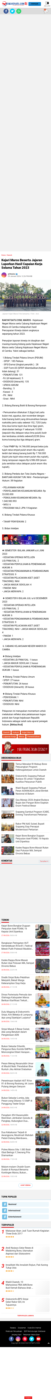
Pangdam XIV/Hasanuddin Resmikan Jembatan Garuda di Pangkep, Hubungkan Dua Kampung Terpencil (16, 1118)
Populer (34, 4)
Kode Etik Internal (34, 1328)
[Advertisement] (25, 132)
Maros (21, 736)
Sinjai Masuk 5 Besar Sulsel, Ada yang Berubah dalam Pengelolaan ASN (15, 1032)
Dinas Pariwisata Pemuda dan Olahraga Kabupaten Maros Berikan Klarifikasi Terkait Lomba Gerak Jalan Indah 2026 (17, 997)
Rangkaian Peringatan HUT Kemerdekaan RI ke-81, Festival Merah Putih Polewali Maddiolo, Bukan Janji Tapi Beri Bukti (17, 946)
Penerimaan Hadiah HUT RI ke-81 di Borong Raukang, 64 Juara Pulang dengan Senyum (17, 1083)
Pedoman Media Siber (31, 1335)
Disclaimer (22, 1328)
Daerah (9, 255)
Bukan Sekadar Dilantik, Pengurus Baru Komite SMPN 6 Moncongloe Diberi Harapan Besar (17, 1049)
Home (3, 255)
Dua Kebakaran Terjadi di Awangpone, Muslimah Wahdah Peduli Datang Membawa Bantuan (17, 1135)
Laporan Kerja (9, 736)
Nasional (12, 1204)
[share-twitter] (12, 11)
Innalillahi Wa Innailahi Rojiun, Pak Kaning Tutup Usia (27, 1266)
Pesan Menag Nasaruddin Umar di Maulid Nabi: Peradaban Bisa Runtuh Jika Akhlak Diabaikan (17, 1066)
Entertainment (14, 1217)
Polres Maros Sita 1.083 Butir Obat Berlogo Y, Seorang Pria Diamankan (16, 1152)
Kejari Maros (27, 732)
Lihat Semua (25, 1185)
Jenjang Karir (16, 1335)
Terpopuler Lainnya (25, 1316)
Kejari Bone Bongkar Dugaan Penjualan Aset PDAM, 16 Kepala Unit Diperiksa (15, 928)
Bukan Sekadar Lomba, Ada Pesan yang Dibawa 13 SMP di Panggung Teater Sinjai (16, 1101)
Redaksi (13, 1328)
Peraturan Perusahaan (14, 1331)
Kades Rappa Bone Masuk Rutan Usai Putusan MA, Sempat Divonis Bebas (17, 963)
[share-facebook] (6, 11)
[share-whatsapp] (18, 11)
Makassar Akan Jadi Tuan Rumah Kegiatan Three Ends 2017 (27, 1232)
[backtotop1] (48, 1343)
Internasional (14, 1210)
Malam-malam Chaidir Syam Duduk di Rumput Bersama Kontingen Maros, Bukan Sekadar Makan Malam (15, 1169)
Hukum (16, 732)
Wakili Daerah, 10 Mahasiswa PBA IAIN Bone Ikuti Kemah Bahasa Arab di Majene (19, 1285)
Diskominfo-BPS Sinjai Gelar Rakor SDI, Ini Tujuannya (17, 1302)
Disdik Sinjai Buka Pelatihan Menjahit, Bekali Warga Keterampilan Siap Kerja (15, 980)
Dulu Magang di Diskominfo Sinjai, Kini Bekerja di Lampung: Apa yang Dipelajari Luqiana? (17, 1014)
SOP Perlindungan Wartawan (34, 1331)
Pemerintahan (33, 736)
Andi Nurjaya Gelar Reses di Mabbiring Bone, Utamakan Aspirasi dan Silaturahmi (19, 1250)
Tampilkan (43, 861)
